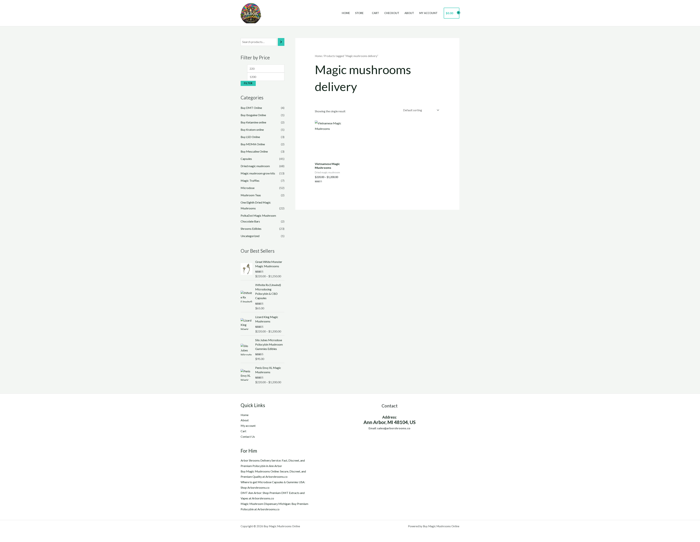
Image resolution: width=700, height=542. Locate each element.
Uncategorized (250, 236)
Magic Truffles (250, 180)
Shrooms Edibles (251, 228)
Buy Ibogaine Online (253, 115)
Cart (375, 13)
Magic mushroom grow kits (258, 173)
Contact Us (248, 436)
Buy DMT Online (251, 107)
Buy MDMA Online (253, 144)
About (409, 13)
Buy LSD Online (250, 137)
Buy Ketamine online (253, 122)
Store (359, 13)
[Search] (281, 42)
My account (428, 13)
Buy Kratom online (252, 129)
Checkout (391, 13)
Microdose (247, 188)
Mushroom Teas (251, 195)
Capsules (246, 158)
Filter (248, 83)
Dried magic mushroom (255, 166)
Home (346, 13)
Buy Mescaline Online (254, 151)
